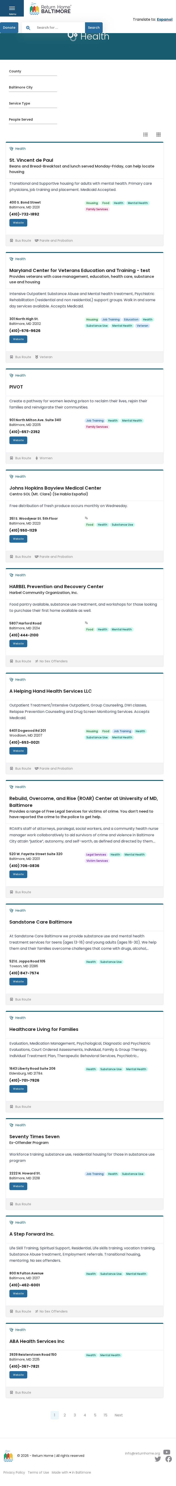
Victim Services (97, 861)
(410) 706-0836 (24, 865)
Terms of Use (38, 1472)
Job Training (111, 319)
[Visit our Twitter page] (158, 1460)
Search (94, 27)
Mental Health (138, 203)
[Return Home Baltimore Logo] (8, 1456)
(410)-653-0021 (24, 742)
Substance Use (97, 326)
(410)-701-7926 (24, 1080)
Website (18, 222)
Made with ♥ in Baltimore (71, 1472)
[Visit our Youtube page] (167, 1453)
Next (119, 1415)
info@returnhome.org (142, 1453)
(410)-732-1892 (24, 214)
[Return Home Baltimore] (49, 9)
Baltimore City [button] (21, 87)
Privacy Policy (14, 1472)
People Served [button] (21, 119)
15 (105, 1415)
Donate (9, 27)
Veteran (142, 326)
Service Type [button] (19, 103)
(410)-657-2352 (24, 431)
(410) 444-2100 (23, 635)
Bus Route (22, 240)
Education (131, 319)
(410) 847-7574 (24, 973)
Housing (92, 203)
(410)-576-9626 (25, 330)
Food (105, 203)
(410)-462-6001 (24, 1285)
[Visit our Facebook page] (169, 1460)
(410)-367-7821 (24, 1366)
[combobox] (59, 27)
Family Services (97, 209)
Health (118, 203)
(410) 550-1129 (23, 530)
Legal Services (96, 854)
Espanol (165, 19)
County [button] (15, 71)
